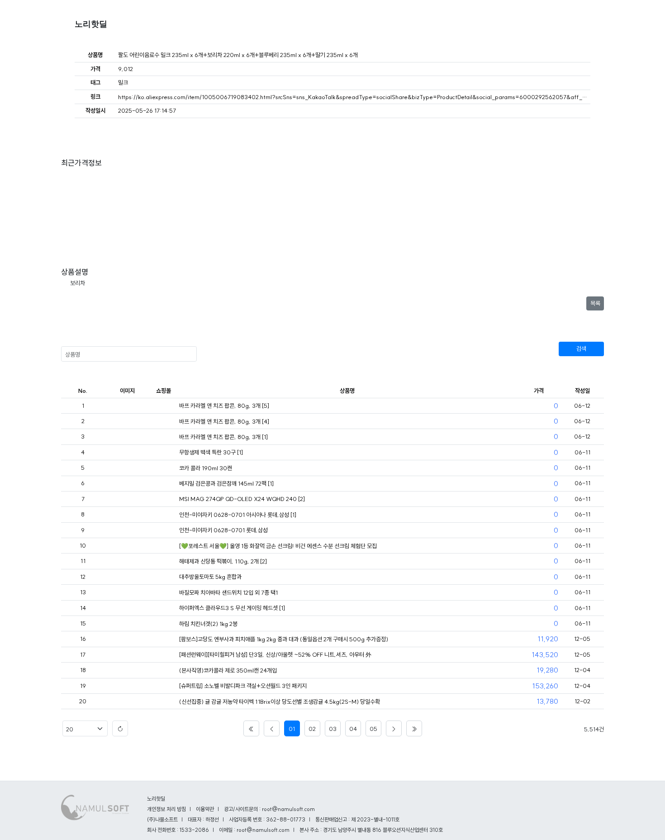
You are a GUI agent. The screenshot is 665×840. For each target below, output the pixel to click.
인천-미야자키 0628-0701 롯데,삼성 (223, 530)
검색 (581, 348)
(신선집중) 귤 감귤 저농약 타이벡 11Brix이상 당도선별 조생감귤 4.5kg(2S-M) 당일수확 (279, 701)
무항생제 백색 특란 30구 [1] (211, 452)
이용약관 (205, 809)
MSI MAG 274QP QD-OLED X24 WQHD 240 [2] (242, 498)
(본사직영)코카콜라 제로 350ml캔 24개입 (228, 670)
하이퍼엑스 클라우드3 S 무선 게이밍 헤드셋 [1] (232, 607)
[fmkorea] (163, 405)
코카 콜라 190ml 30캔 (205, 468)
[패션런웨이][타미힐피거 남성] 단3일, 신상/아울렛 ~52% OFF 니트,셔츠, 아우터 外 (275, 654)
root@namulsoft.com (263, 829)
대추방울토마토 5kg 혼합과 (210, 576)
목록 (595, 303)
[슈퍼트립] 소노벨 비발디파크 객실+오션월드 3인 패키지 (243, 685)
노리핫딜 (91, 24)
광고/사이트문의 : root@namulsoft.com (269, 809)
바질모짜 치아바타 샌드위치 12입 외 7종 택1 (228, 592)
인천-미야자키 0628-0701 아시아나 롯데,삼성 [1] (237, 514)
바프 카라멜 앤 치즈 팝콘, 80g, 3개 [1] (223, 436)
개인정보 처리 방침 (166, 809)
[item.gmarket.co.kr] (163, 701)
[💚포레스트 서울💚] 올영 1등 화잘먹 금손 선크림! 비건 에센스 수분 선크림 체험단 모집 (278, 545)
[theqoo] (163, 546)
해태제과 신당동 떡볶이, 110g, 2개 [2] (223, 561)
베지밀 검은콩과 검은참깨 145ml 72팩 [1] (226, 483)
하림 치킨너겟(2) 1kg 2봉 (208, 623)
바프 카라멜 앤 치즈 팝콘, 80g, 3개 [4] (224, 421)
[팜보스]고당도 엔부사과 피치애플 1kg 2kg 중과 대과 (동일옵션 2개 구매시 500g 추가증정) (283, 639)
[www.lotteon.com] (163, 639)
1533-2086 (194, 829)
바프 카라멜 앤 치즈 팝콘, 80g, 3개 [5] (224, 405)
